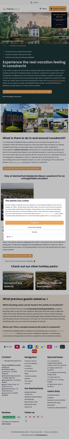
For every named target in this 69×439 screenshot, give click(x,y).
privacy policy (45, 213)
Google (52, 213)
